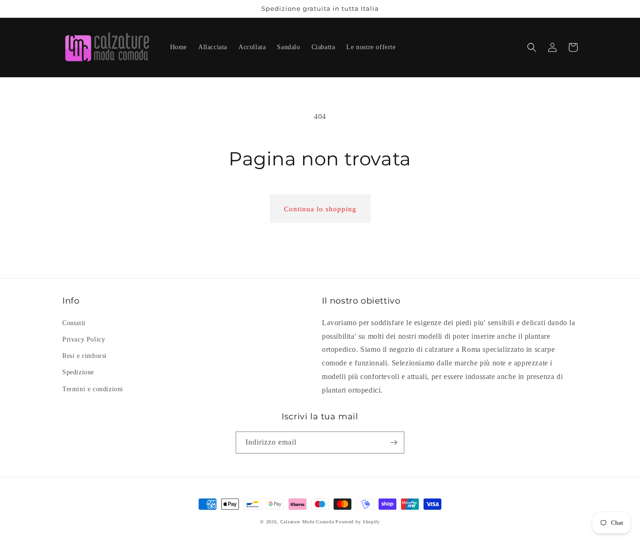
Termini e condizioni (92, 389)
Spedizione (78, 372)
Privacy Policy (83, 339)
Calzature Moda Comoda (307, 521)
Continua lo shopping (320, 209)
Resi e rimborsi (84, 355)
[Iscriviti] (393, 442)
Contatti (74, 323)
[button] (531, 47)
